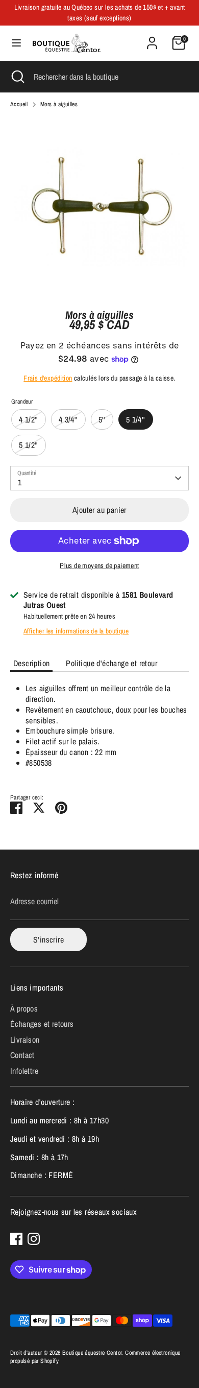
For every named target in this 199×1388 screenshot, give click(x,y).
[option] (99, 206)
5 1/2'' (28, 445)
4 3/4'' (68, 419)
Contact (22, 1055)
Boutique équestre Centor (92, 1353)
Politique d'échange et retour (111, 663)
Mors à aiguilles (59, 104)
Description (31, 663)
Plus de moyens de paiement (99, 565)
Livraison (25, 1039)
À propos (24, 1008)
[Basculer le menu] (16, 43)
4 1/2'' (28, 419)
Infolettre (24, 1070)
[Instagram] (34, 1239)
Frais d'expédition (47, 378)
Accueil (19, 104)
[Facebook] (16, 1239)
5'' (102, 419)
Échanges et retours (42, 1023)
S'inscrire (48, 939)
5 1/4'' (135, 419)
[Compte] (152, 37)
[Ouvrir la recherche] (17, 76)
